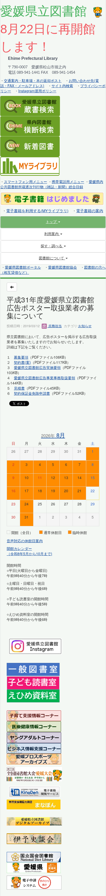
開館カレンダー (19, 548)
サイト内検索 (62, 85)
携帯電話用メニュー (68, 181)
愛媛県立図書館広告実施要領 (37, 367)
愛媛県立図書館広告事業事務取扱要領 (44, 377)
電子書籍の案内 (89, 210)
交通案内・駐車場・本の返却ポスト (32, 80)
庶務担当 (54, 325)
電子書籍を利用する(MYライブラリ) (37, 210)
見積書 (19, 388)
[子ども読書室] (33, 682)
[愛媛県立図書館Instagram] (35, 645)
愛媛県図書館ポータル (23, 267)
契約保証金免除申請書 (32, 393)
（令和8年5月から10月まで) (29, 553)
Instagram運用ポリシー (37, 90)
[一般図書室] (33, 669)
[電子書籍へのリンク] (52, 198)
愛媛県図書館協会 (62, 267)
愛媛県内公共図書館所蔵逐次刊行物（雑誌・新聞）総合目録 (51, 184)
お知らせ (85, 325)
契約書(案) (22, 362)
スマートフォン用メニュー (25, 181)
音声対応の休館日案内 (25, 540)
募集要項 (21, 357)
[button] (53, 221)
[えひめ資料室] (33, 695)
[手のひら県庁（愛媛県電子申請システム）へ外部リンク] (34, 881)
